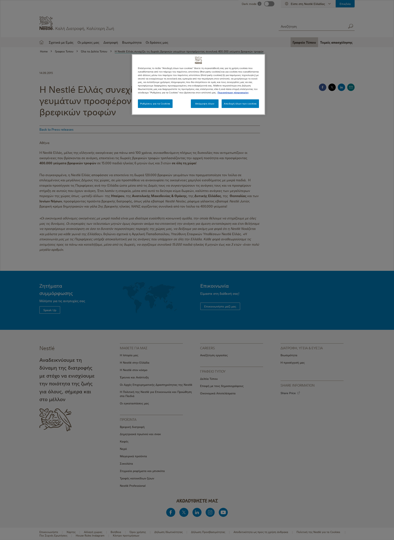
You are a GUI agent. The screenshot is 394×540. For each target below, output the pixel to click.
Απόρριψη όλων (204, 103)
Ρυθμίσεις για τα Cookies (155, 103)
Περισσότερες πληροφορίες (233, 92)
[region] (198, 84)
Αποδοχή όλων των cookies (240, 103)
